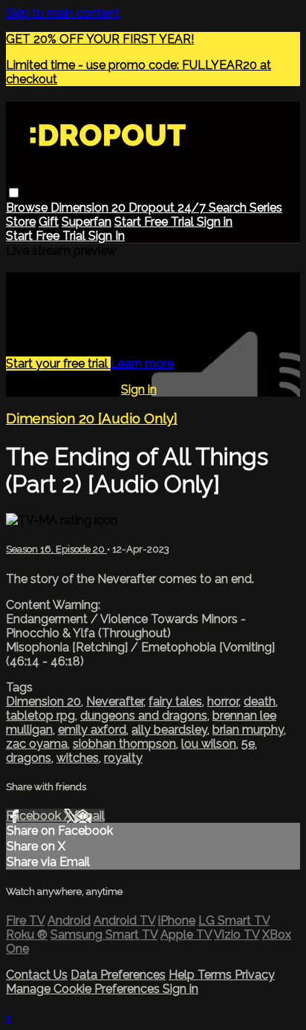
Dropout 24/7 (168, 208)
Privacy (255, 975)
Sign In (106, 236)
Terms (216, 975)
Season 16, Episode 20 (56, 549)
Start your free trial (58, 363)
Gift (49, 222)
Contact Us (37, 975)
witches (77, 758)
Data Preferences (118, 975)
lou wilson (208, 744)
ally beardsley (169, 730)
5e (248, 744)
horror (222, 701)
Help (183, 975)
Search (229, 208)
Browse (28, 208)
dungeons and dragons (143, 715)
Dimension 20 (89, 208)
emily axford (92, 730)
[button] (14, 193)
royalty (123, 758)
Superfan (86, 222)
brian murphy (248, 730)
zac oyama (37, 744)
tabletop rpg (40, 715)
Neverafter (114, 701)
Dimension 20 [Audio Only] (92, 418)
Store (21, 222)
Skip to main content (63, 13)
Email (89, 816)
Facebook (35, 816)
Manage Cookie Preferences (84, 989)
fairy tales (175, 701)
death (260, 701)
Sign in (214, 222)
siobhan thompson (124, 744)
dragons (28, 758)
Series (266, 208)
